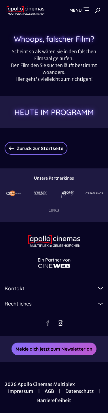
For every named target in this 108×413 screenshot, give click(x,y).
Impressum (20, 391)
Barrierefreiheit (54, 400)
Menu (75, 10)
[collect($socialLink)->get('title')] (48, 323)
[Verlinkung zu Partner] (13, 193)
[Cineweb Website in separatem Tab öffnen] (54, 266)
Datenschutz (79, 391)
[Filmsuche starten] (97, 10)
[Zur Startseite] (25, 10)
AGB (49, 391)
